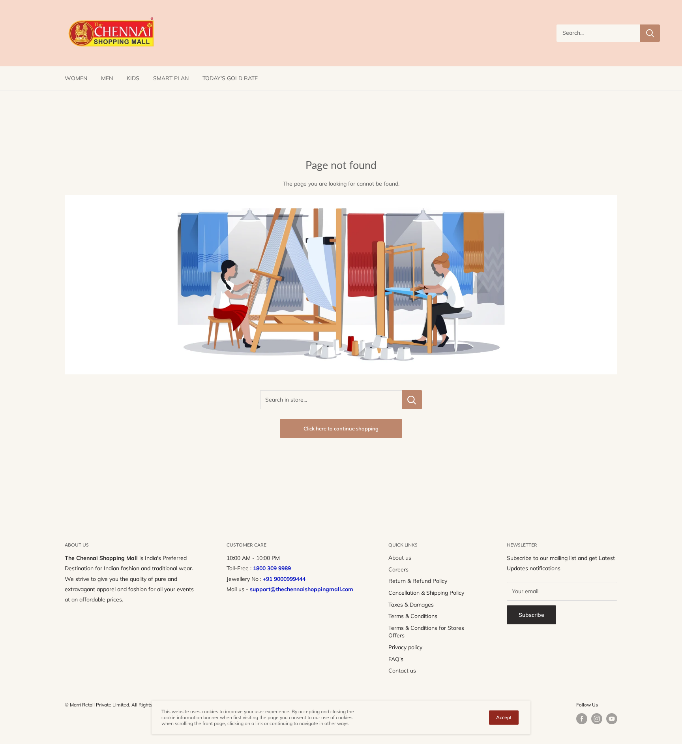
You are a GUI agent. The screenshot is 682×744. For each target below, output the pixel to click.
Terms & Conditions (412, 616)
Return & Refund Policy (417, 580)
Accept (504, 717)
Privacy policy (405, 647)
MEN (107, 78)
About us (399, 557)
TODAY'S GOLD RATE (230, 78)
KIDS (133, 78)
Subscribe (531, 614)
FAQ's (395, 659)
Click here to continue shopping (341, 428)
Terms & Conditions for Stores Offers (426, 631)
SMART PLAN (171, 78)
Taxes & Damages (411, 604)
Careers (398, 569)
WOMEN (76, 78)
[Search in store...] (412, 399)
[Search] (650, 33)
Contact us (402, 670)
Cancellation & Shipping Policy (426, 592)
